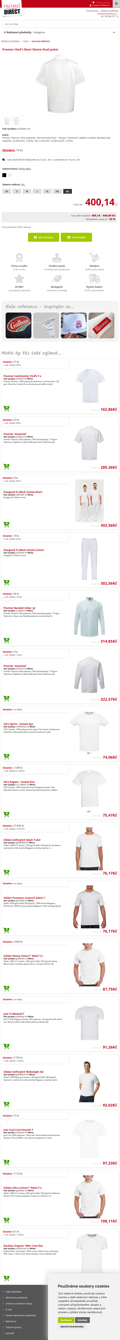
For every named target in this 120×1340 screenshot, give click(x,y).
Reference (11, 1321)
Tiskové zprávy (13, 1327)
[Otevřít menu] (116, 4)
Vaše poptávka (13, 1291)
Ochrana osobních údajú (19, 1303)
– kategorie (26, 32)
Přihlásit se (105, 5)
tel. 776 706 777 (108, 16)
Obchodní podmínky (17, 1297)
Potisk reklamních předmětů (21, 1315)
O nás (9, 1309)
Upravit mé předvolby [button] (71, 1326)
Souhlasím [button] (66, 1320)
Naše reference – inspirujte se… (40, 307)
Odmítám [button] (82, 1320)
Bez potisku (45, 237)
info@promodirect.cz (107, 13)
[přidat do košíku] (6, 408)
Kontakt (10, 1333)
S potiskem (78, 237)
